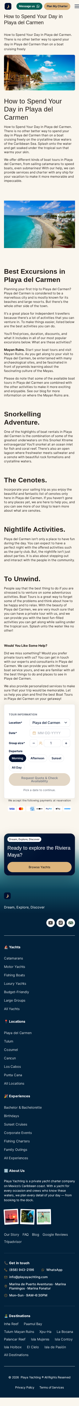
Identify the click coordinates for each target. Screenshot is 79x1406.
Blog (35, 1234)
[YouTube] (50, 923)
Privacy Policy (24, 1387)
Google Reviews (55, 1234)
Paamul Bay (33, 1324)
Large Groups (14, 1000)
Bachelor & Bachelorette (23, 1107)
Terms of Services (51, 1387)
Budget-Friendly (16, 992)
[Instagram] (60, 923)
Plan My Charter (57, 6)
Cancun (10, 1058)
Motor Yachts (14, 967)
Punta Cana (13, 1075)
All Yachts (12, 1009)
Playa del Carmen (18, 1033)
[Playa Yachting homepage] (7, 895)
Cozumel (11, 1050)
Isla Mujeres (40, 1339)
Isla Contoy (64, 1339)
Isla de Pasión (55, 1347)
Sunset (56, 758)
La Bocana (65, 1332)
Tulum (8, 1041)
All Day (17, 767)
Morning (17, 758)
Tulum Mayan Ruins (19, 1332)
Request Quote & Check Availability (39, 779)
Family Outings (15, 1149)
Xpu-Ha (45, 1332)
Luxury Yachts (15, 983)
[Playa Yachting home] (7, 6)
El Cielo (33, 1347)
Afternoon (37, 758)
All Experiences (16, 1158)
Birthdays (11, 1116)
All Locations (14, 1083)
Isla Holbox (13, 1347)
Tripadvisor (13, 1242)
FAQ (26, 1234)
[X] (71, 923)
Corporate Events (18, 1133)
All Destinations (16, 1355)
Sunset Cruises (15, 1124)
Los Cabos (12, 1066)
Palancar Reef (14, 1339)
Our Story (11, 1234)
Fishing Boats (14, 975)
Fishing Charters (17, 1141)
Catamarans (13, 958)
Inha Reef (11, 1324)
